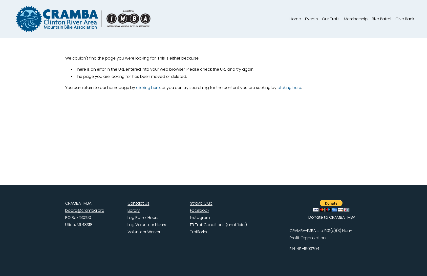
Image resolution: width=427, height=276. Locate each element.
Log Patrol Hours (143, 217)
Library (134, 210)
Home (295, 19)
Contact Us (138, 203)
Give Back (404, 19)
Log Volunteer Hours (147, 225)
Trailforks (198, 232)
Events (311, 19)
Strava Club (201, 203)
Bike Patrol (381, 19)
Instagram (200, 217)
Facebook (199, 210)
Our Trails (331, 19)
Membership (356, 19)
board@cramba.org (84, 210)
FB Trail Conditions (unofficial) (218, 225)
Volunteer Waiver (144, 232)
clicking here (148, 87)
